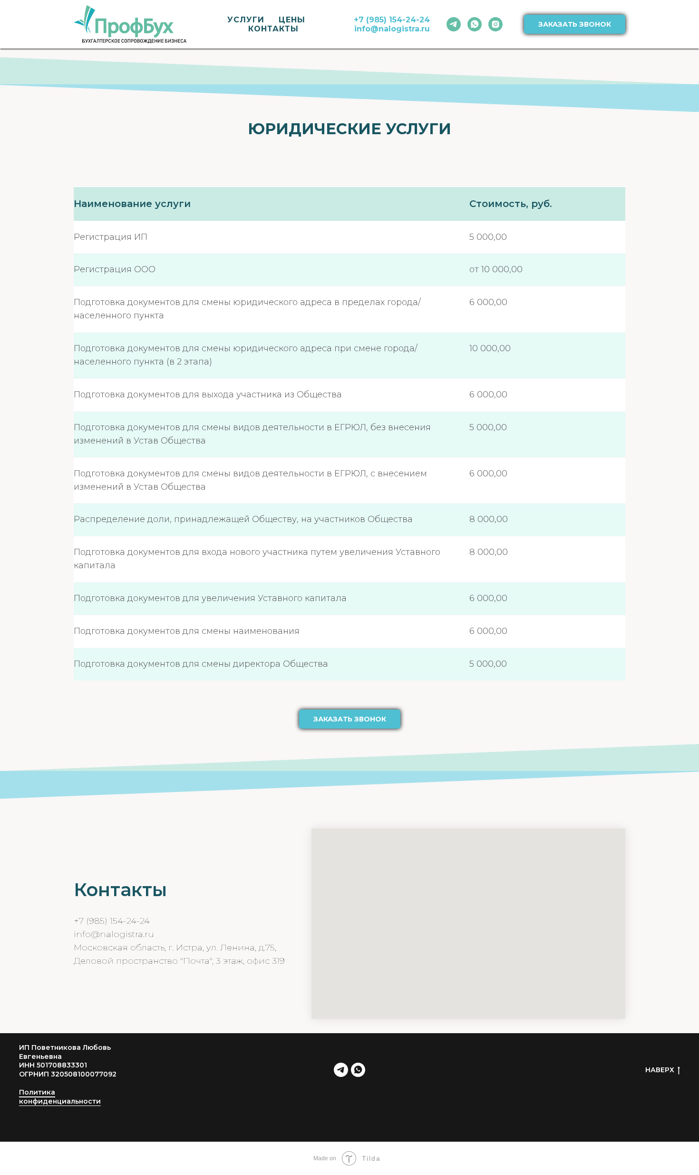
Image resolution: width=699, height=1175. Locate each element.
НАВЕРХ (659, 1070)
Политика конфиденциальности (60, 1097)
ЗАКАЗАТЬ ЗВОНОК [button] (574, 24)
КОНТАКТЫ (273, 28)
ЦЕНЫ (292, 19)
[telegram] (454, 24)
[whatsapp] (474, 24)
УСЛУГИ (245, 19)
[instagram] (495, 24)
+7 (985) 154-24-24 (112, 921)
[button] (349, 719)
